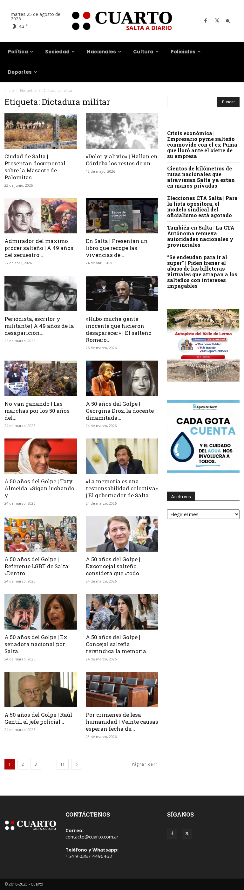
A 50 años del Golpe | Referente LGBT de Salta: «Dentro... (36, 566)
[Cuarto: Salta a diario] (122, 20)
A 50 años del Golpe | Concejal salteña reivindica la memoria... (118, 644)
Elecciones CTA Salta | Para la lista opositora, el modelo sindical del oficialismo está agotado (202, 206)
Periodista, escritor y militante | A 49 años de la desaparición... (39, 325)
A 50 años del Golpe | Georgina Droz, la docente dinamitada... (120, 410)
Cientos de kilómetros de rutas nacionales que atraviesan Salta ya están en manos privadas (201, 177)
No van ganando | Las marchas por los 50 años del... (37, 410)
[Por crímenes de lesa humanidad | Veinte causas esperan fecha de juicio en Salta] (122, 689)
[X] (217, 21)
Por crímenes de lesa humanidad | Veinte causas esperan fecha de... (122, 721)
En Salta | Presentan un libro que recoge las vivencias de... (117, 248)
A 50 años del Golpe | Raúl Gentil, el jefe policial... (38, 718)
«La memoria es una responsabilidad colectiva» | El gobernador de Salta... (122, 488)
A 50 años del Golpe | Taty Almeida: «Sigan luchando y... (39, 488)
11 (62, 764)
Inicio (9, 90)
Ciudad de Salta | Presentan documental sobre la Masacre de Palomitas (34, 167)
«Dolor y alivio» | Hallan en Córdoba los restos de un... (122, 160)
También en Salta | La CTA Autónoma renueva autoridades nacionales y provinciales (200, 236)
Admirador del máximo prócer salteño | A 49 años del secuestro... (38, 248)
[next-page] (76, 764)
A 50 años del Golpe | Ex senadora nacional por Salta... (35, 644)
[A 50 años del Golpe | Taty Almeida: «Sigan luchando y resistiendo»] (40, 456)
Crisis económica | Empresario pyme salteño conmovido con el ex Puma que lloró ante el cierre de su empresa (202, 144)
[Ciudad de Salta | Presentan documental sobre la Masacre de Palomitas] (40, 131)
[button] (227, 21)
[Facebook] (205, 21)
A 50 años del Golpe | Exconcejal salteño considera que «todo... (114, 566)
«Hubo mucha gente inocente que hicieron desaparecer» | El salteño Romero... (119, 329)
